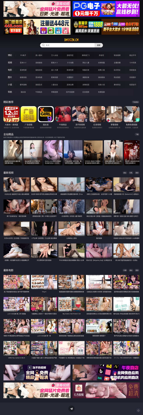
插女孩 (23, 92)
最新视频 (8, 172)
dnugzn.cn (71, 40)
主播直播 (117, 62)
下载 (137, 134)
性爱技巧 (132, 85)
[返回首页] (138, 410)
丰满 (124, 270)
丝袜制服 (101, 62)
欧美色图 (54, 77)
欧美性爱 (70, 70)
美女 (124, 173)
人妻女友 (54, 85)
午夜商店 (38, 92)
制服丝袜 (85, 70)
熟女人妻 (85, 62)
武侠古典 (70, 85)
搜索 (98, 45)
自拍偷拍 (38, 62)
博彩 (10, 55)
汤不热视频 (70, 92)
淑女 (130, 270)
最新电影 (8, 270)
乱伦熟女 (117, 70)
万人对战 (54, 55)
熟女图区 (117, 77)
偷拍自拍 (38, 70)
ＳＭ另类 (132, 62)
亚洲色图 (38, 77)
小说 (10, 84)
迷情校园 (85, 85)
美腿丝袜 (85, 77)
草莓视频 (54, 92)
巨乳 (130, 173)
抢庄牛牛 (132, 55)
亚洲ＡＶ (23, 62)
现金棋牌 (117, 55)
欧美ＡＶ (54, 62)
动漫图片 (70, 77)
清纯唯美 (101, 77)
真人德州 (38, 55)
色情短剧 (101, 92)
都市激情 (23, 85)
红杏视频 (85, 92)
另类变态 (132, 70)
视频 (10, 62)
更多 (137, 173)
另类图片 (132, 77)
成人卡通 (54, 70)
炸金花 (101, 55)
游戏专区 (70, 55)
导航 (10, 92)
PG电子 (23, 55)
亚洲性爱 (23, 70)
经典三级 (101, 70)
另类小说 (101, 85)
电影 (10, 70)
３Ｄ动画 (70, 62)
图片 (10, 77)
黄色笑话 (117, 85)
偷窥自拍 (23, 77)
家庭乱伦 (38, 85)
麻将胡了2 (86, 55)
